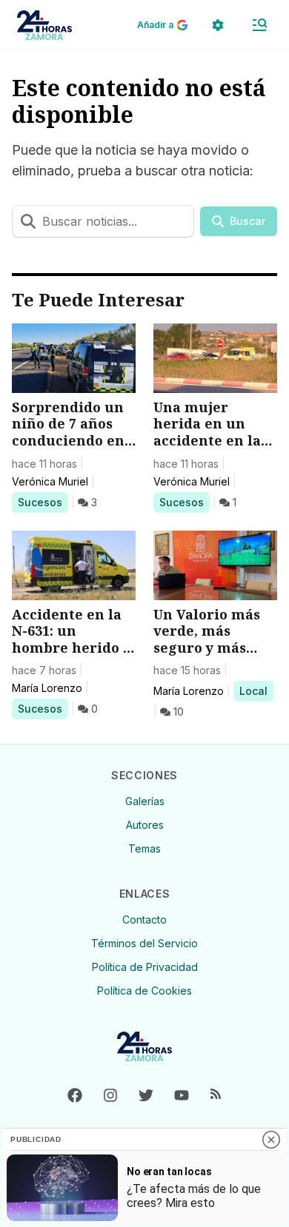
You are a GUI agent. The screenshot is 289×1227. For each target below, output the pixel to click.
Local (256, 690)
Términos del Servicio (144, 943)
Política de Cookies (144, 990)
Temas (144, 848)
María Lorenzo (47, 688)
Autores (145, 824)
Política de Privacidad (145, 967)
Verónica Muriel (50, 481)
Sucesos (42, 501)
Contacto (144, 919)
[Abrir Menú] (259, 25)
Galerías (145, 801)
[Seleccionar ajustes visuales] (218, 25)
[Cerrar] (271, 1140)
